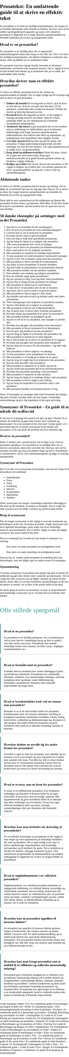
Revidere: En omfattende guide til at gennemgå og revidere (33, 1011)
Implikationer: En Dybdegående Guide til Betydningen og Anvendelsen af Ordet (34, 1028)
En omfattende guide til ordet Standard (45, 1041)
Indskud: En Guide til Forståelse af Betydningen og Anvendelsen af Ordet (34, 1022)
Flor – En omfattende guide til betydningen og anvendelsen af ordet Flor (31, 1037)
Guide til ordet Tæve (30, 1047)
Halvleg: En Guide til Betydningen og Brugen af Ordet (32, 1025)
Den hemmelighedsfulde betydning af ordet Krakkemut (30, 1008)
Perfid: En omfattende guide (39, 1006)
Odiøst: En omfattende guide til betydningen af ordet (31, 1031)
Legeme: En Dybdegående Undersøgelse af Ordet (25, 1044)
